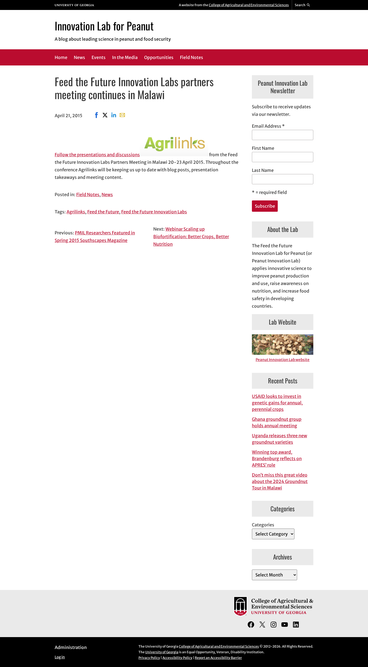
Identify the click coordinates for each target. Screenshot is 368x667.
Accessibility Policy (177, 658)
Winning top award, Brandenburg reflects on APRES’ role (277, 458)
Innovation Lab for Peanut (104, 26)
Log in (60, 657)
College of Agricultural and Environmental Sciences (249, 5)
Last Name (263, 170)
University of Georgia (161, 652)
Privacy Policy (149, 658)
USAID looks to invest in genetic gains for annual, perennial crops (277, 403)
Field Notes (87, 194)
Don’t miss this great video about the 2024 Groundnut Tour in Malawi (280, 481)
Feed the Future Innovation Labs (154, 211)
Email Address (268, 126)
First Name (263, 148)
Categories (263, 524)
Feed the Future (103, 211)
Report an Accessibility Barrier (218, 658)
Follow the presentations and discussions (97, 154)
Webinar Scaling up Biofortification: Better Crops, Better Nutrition (191, 236)
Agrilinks (76, 211)
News (107, 194)
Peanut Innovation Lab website (283, 359)
